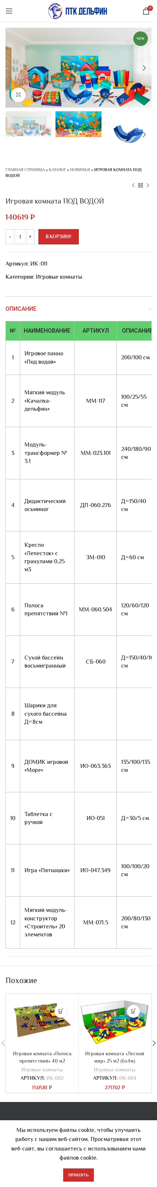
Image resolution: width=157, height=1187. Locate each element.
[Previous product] (133, 185)
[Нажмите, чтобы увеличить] (18, 95)
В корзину (59, 236)
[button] (60, 1011)
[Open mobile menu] (9, 11)
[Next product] (148, 185)
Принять (78, 1175)
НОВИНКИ (80, 169)
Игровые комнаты (59, 277)
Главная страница (25, 169)
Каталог (57, 169)
